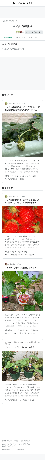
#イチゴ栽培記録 (11, 179)
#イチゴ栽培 (31, 176)
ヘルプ (20, 444)
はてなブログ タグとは (9, 444)
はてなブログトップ (8, 446)
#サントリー (32, 333)
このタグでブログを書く (34, 32)
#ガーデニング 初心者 (26, 400)
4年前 (19, 264)
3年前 (24, 196)
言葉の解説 (8, 37)
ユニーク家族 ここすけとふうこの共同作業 (22, 342)
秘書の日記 (11, 264)
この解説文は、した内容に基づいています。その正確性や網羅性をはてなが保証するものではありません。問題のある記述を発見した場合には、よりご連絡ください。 (13, 49)
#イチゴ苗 (17, 333)
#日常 (24, 333)
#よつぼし (8, 333)
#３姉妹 (21, 179)
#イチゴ (13, 252)
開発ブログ (26, 444)
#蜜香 (22, 330)
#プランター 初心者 (26, 255)
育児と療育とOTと (14, 103)
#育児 (7, 252)
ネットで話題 (20, 37)
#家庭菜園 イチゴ (12, 330)
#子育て (8, 176)
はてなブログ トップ (10, 21)
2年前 (23, 103)
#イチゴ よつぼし (19, 176)
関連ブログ (33, 37)
